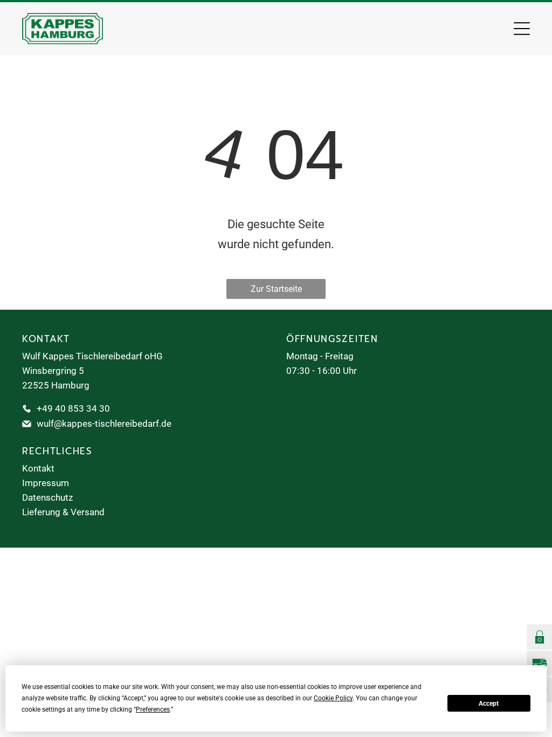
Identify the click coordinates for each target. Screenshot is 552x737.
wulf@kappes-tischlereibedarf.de (104, 423)
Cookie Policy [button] (333, 698)
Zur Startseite (276, 289)
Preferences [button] (153, 709)
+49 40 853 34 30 (73, 408)
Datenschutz (47, 497)
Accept (489, 703)
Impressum (45, 482)
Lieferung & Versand (63, 512)
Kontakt (38, 468)
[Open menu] (522, 29)
